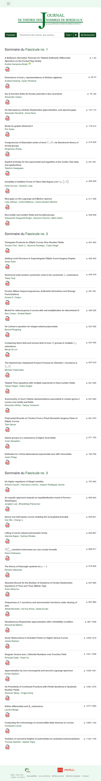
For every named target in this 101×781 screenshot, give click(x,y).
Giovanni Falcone (41, 217)
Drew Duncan (11, 185)
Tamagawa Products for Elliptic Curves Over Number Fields (34, 242)
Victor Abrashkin (12, 441)
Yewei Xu (24, 657)
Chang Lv (18, 519)
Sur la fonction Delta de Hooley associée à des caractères (33, 93)
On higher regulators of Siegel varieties (24, 481)
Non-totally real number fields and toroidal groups (29, 214)
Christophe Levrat (13, 725)
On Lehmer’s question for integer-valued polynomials (31, 326)
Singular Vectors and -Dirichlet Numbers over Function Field (35, 654)
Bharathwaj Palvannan (29, 503)
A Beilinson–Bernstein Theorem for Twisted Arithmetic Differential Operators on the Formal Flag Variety (37, 59)
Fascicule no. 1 (36, 49)
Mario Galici (57, 217)
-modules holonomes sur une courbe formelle (31, 549)
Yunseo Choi (11, 245)
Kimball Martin (24, 313)
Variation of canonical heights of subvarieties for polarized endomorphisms (42, 738)
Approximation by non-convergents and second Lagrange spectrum (39, 670)
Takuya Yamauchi (30, 405)
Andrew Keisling (12, 80)
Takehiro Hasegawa (14, 168)
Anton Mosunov (12, 588)
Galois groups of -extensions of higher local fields (30, 437)
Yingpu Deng (27, 692)
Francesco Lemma (29, 484)
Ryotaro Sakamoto (13, 569)
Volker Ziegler (25, 385)
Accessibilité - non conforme (38, 776)
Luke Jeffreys (11, 201)
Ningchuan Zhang (13, 148)
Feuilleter (10, 34)
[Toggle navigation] (8, 3)
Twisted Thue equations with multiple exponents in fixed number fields (40, 382)
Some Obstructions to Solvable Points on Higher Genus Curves (36, 637)
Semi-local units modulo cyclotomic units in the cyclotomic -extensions (41, 274)
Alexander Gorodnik (14, 112)
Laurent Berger (12, 709)
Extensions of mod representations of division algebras (33, 77)
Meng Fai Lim (11, 349)
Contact (85, 776)
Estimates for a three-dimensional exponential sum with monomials (38, 453)
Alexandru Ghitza (13, 405)
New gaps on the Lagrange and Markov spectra (28, 198)
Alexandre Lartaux (13, 96)
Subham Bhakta (27, 536)
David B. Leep (25, 185)
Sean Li (22, 245)
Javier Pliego (11, 457)
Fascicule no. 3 (36, 472)
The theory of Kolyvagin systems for (26, 566)
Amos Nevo (30, 112)
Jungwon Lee (11, 503)
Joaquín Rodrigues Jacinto (52, 484)
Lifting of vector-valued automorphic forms (26, 532)
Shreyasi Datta (12, 657)
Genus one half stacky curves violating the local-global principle (36, 516)
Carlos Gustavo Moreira (46, 201)
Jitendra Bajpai (12, 536)
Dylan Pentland (29, 80)
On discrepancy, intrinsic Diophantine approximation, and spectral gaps (40, 109)
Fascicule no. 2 (36, 233)
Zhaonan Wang (12, 692)
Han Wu (8, 519)
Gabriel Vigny (28, 741)
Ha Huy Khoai (27, 608)
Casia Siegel (52, 245)
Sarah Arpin (10, 261)
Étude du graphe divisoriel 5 (19, 125)
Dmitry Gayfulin (12, 673)
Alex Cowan (10, 313)
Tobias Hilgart (11, 385)
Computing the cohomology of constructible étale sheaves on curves (39, 722)
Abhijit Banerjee (12, 608)
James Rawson (12, 640)
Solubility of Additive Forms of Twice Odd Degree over (37, 181)
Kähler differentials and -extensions (24, 706)
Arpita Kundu (42, 608)
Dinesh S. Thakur (13, 297)
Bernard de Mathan (14, 624)
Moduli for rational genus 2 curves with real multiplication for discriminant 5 (42, 310)
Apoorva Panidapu (36, 245)
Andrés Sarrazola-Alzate (16, 64)
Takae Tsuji (10, 278)
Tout (68, 34)
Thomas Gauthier (13, 741)
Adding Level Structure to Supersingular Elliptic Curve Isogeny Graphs (40, 258)
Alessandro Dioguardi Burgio (18, 217)
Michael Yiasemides (14, 369)
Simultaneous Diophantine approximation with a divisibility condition (39, 621)
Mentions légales (73, 776)
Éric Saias (9, 129)
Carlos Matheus (26, 201)
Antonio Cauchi (12, 484)
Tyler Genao (10, 424)
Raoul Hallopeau (13, 553)
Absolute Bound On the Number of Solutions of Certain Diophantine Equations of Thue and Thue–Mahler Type (38, 584)
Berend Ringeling (13, 329)
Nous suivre (59, 776)
